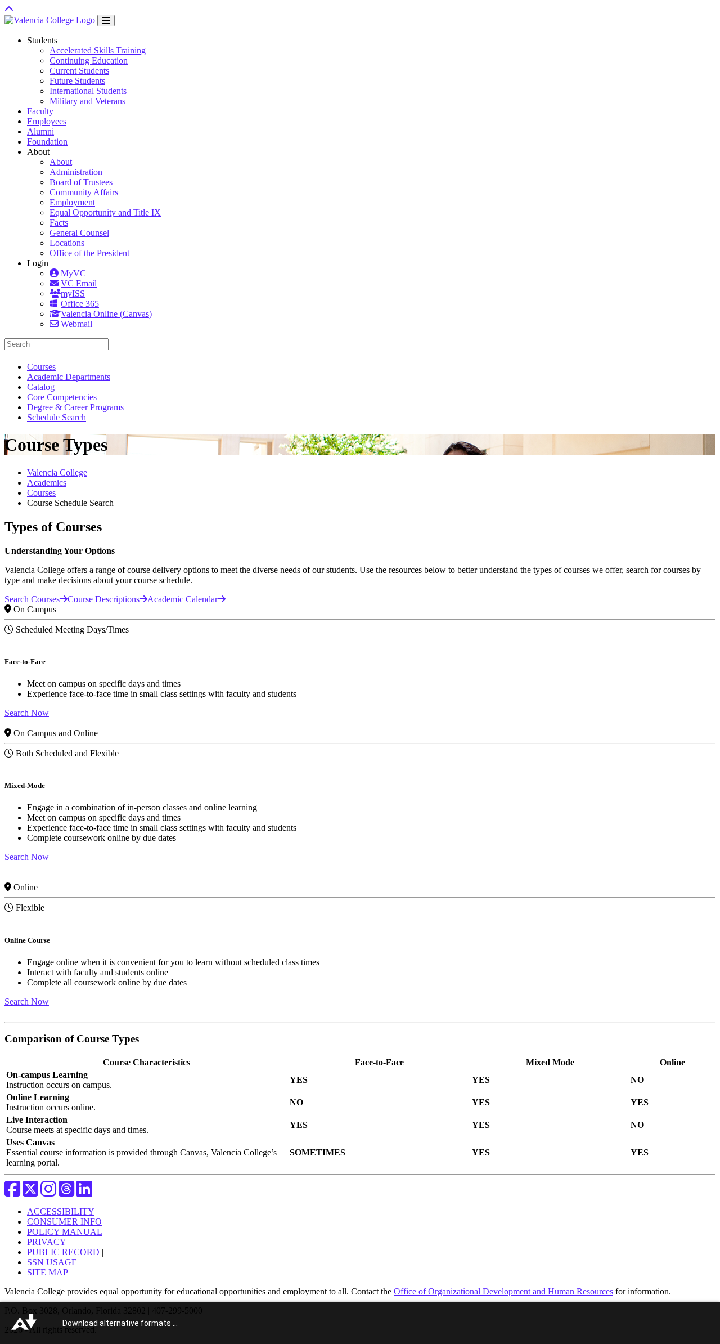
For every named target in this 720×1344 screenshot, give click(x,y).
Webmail (76, 324)
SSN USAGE (52, 1262)
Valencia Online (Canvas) (106, 314)
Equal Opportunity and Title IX (105, 212)
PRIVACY (46, 1242)
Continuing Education (89, 60)
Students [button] (42, 40)
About (61, 162)
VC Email (79, 283)
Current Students (79, 70)
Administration (76, 172)
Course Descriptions (104, 599)
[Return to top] (9, 9)
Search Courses (32, 599)
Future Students (77, 81)
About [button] (38, 151)
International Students (88, 91)
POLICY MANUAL (64, 1232)
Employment (72, 202)
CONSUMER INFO (64, 1221)
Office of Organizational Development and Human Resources (503, 1291)
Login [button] (37, 263)
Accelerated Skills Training (98, 50)
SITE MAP (47, 1272)
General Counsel (79, 233)
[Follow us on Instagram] (48, 1192)
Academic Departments (68, 377)
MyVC (73, 273)
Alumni (40, 131)
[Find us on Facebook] (12, 1192)
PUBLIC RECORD (63, 1252)
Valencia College (57, 472)
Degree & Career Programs (75, 407)
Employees (46, 121)
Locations (67, 243)
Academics (46, 482)
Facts (59, 222)
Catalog (41, 387)
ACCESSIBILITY (60, 1211)
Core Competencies (62, 397)
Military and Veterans (87, 101)
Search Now (26, 713)
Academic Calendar (182, 599)
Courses (41, 366)
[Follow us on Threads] (66, 1192)
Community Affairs (84, 192)
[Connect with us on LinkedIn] (84, 1192)
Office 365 (80, 303)
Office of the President (89, 253)
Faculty (40, 111)
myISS (73, 293)
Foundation (47, 141)
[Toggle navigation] (106, 20)
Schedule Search (56, 417)
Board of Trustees (81, 182)
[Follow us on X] (30, 1192)
